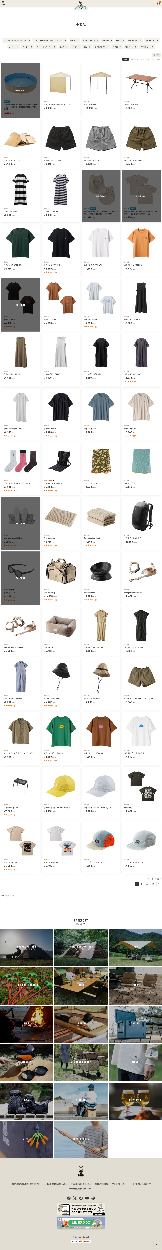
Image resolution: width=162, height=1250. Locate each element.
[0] (158, 5)
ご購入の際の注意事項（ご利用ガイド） (26, 1184)
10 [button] (153, 884)
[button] (158, 884)
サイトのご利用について (141, 1184)
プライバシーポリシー (120, 1184)
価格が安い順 (135, 59)
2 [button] (141, 884)
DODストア (5, 896)
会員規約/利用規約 (102, 1184)
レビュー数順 (156, 59)
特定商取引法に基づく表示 (81, 1184)
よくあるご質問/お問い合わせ (56, 1184)
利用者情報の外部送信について (81, 1188)
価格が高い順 (145, 59)
